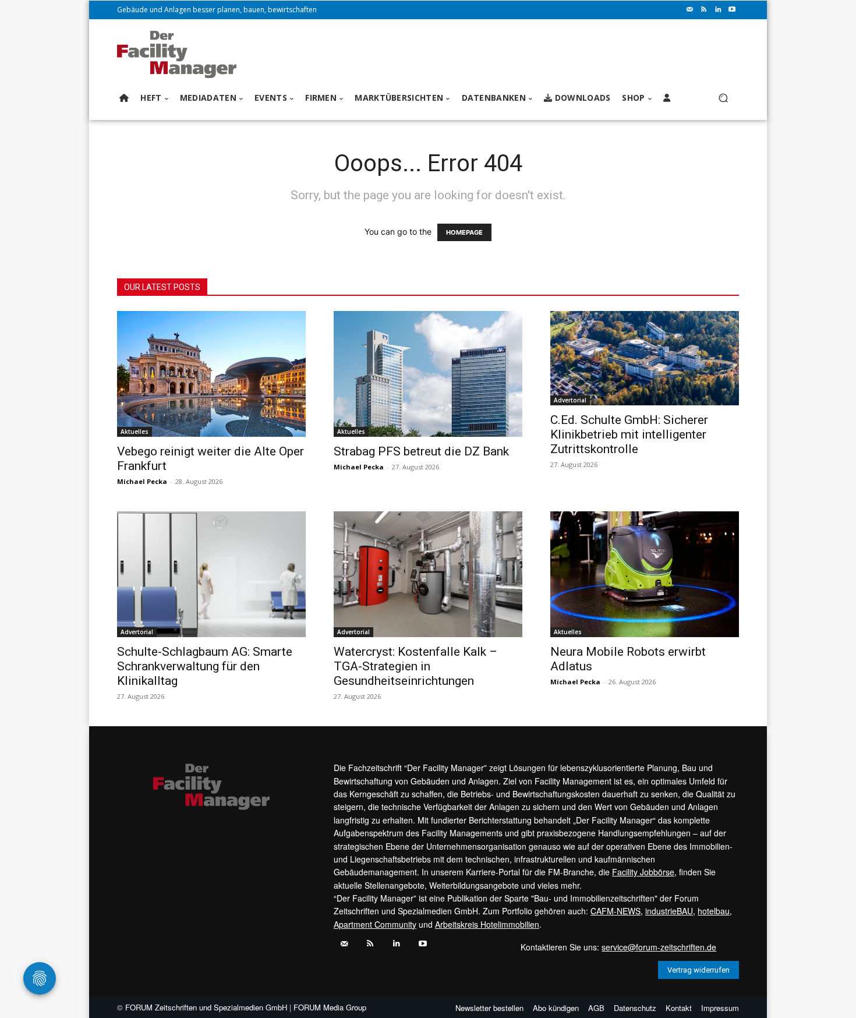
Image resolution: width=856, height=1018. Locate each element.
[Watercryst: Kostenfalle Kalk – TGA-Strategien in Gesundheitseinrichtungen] (428, 574)
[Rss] (704, 10)
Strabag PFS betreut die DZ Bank (421, 451)
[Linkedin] (718, 10)
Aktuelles (134, 431)
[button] (723, 98)
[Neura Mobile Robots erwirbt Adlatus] (644, 574)
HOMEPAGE (464, 232)
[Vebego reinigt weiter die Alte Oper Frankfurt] (211, 374)
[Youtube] (732, 10)
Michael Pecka (142, 481)
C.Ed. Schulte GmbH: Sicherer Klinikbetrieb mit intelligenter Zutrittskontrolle (629, 434)
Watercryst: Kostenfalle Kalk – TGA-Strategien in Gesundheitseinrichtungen (415, 666)
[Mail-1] (690, 10)
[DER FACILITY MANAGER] (180, 54)
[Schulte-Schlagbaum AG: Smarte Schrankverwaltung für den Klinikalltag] (211, 574)
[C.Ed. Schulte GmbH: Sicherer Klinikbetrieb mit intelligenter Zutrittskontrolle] (644, 358)
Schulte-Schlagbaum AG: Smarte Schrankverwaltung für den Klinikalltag (204, 666)
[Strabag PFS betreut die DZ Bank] (428, 374)
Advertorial (570, 400)
